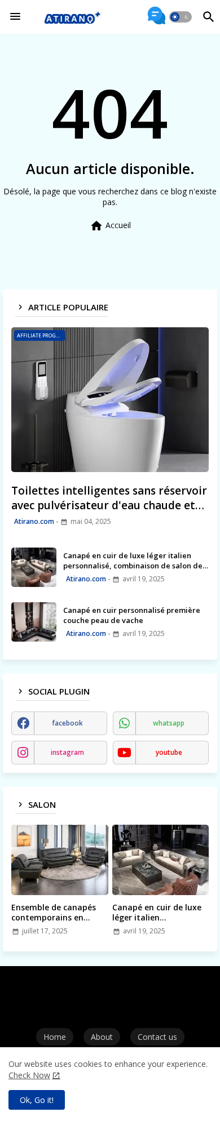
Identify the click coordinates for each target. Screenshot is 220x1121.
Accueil (110, 226)
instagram (67, 752)
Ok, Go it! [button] (37, 1100)
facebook (67, 723)
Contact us (157, 1036)
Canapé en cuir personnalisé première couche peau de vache (131, 615)
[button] (180, 17)
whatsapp (168, 723)
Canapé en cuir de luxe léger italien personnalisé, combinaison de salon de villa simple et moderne (133, 560)
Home (54, 1036)
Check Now (29, 1075)
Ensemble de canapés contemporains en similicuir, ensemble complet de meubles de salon (57, 912)
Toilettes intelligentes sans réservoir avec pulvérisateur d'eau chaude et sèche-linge (109, 498)
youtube (169, 752)
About (102, 1036)
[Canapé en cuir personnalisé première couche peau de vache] (33, 622)
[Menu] (15, 17)
